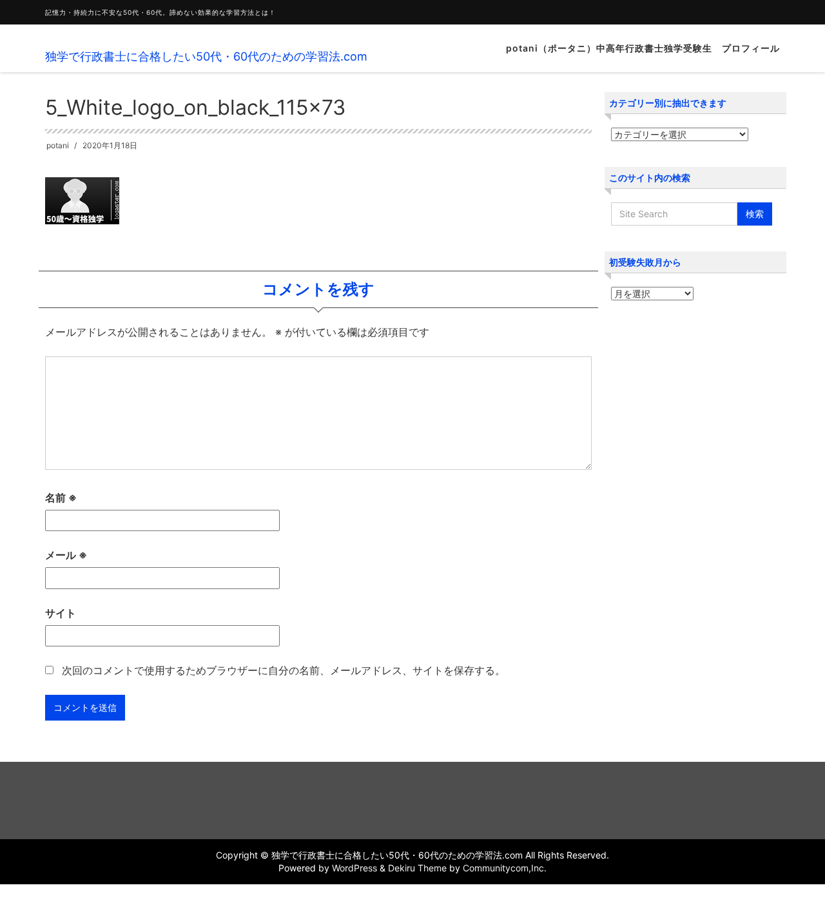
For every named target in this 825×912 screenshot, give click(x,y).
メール (66, 554)
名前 (61, 497)
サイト (60, 612)
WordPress (354, 867)
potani (57, 145)
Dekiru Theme (417, 867)
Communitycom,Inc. (505, 867)
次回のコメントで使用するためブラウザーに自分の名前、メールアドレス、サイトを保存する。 (283, 670)
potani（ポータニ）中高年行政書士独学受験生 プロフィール (643, 48)
